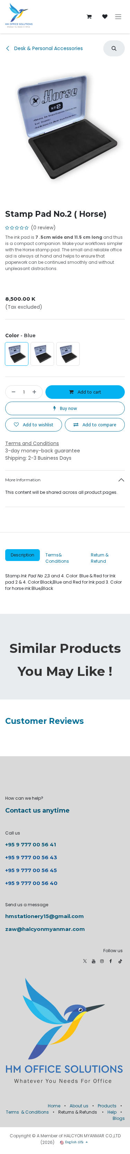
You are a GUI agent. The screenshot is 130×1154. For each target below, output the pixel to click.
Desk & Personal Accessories (48, 48)
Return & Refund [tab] (100, 558)
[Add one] (35, 392)
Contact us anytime (37, 810)
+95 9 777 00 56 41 (30, 844)
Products (107, 1106)
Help (111, 1112)
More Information (23, 479)
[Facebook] (110, 961)
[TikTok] (120, 961)
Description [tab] (22, 555)
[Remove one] (12, 392)
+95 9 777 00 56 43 (32, 857)
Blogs (119, 1118)
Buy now (68, 408)
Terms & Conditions (27, 1112)
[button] (114, 48)
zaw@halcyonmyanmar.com (45, 929)
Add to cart (88, 392)
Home (54, 1106)
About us (79, 1106)
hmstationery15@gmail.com (44, 916)
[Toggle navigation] (118, 17)
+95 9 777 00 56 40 (31, 883)
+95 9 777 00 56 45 (31, 870)
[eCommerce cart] (89, 16)
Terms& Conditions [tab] (57, 558)
